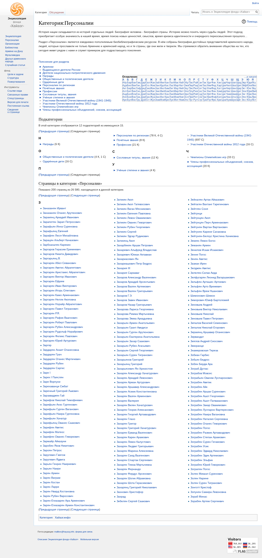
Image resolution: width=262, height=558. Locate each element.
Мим (176, 94)
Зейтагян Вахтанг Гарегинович (209, 204)
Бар (129, 82)
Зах (157, 88)
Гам (138, 82)
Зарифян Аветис (53, 427)
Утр (209, 99)
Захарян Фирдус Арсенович (134, 473)
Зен (157, 94)
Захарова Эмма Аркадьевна (134, 318)
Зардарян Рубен (53, 363)
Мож (176, 96)
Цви (224, 85)
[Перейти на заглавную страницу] (17, 15)
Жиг (152, 91)
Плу (191, 91)
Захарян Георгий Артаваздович (136, 414)
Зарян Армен (51, 473)
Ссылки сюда (14, 91)
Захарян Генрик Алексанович (135, 409)
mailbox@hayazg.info (64, 532)
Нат (181, 85)
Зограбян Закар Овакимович (208, 405)
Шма (233, 94)
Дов (143, 94)
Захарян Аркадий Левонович (135, 377)
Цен (224, 88)
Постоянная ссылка (18, 105)
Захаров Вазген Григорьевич (134, 291)
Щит (238, 91)
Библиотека (11, 47)
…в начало (250, 76)
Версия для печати (17, 102)
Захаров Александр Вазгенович (136, 277)
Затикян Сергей (126, 231)
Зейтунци (196, 213)
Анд (124, 94)
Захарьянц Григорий (129, 364)
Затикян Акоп (125, 199)
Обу (186, 82)
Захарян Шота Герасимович (134, 482)
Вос (134, 99)
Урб (209, 94)
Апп (124, 96)
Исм (162, 99)
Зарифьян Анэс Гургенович (60, 404)
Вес (134, 88)
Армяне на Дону (14, 51)
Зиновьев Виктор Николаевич (208, 309)
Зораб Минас (198, 496)
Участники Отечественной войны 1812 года (70, 103)
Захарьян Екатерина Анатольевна (138, 336)
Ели (147, 91)
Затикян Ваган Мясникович (134, 208)
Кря (167, 99)
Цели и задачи (15, 74)
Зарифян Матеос (53, 432)
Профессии (50, 91)
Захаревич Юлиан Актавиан (134, 254)
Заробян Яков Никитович (58, 445)
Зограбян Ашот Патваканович (209, 400)
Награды (48, 75)
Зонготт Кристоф (201, 487)
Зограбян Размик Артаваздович (210, 432)
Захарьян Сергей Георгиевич (135, 350)
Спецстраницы (15, 98)
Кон (167, 94)
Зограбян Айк (198, 386)
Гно (138, 91)
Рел (195, 88)
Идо (162, 85)
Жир (152, 94)
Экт (243, 88)
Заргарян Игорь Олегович (59, 290)
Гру (138, 99)
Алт (124, 91)
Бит (129, 91)
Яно (254, 94)
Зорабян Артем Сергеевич (207, 501)
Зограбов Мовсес (201, 373)
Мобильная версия (89, 539)
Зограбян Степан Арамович (207, 437)
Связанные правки (17, 94)
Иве (162, 82)
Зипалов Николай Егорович (207, 327)
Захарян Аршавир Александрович (138, 386)
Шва (233, 85)
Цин (224, 96)
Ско (200, 91)
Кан (167, 82)
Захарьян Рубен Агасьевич (133, 345)
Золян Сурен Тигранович (206, 482)
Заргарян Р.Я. (51, 313)
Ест (147, 99)
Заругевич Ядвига (54, 459)
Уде (209, 82)
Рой (195, 94)
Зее (157, 91)
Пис (191, 88)
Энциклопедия (13, 36)
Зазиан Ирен (198, 263)
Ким (167, 88)
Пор (191, 94)
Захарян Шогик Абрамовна (134, 478)
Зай (157, 82)
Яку (254, 88)
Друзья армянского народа (15, 60)
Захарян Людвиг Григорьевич (135, 446)
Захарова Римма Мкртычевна (135, 313)
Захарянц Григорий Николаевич (137, 487)
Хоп (219, 96)
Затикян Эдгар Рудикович (133, 236)
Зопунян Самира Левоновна (208, 491)
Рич (195, 91)
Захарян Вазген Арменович (134, 396)
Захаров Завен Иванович (132, 300)
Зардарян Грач (52, 354)
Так (204, 82)
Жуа (152, 96)
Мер (176, 91)
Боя (129, 96)
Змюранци (197, 345)
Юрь (249, 96)
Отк (186, 99)
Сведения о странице (13, 111)
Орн (186, 94)
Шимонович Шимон (202, 295)
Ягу (254, 82)
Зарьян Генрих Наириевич (59, 463)
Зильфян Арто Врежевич (206, 286)
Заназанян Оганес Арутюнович (62, 212)
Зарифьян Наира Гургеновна (61, 413)
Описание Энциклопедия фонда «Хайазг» (58, 539)
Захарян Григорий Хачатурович (136, 427)
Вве (134, 85)
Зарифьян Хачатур (55, 418)
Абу (124, 82)
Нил (181, 94)
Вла (134, 94)
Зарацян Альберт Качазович (60, 240)
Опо (186, 91)
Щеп (238, 85)
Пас (191, 82)
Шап (233, 82)
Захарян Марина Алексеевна (135, 450)
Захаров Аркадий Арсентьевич (136, 281)
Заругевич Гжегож (54, 454)
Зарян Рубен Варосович (58, 495)
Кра (167, 96)
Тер (204, 88)
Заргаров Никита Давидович (60, 253)
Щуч (238, 96)
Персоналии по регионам (59, 85)
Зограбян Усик (199, 446)
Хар (219, 85)
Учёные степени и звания (59, 97)
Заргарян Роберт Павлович (60, 322)
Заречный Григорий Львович (60, 390)
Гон (138, 94)
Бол (129, 94)
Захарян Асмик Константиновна (137, 391)
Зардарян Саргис (54, 368)
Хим (219, 91)
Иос (162, 96)
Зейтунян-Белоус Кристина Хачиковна (214, 236)
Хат (219, 88)
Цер (224, 91)
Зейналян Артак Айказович (207, 199)
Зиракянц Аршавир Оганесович (210, 332)
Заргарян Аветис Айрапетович (62, 267)
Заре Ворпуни (51, 381)
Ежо (147, 88)
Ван (134, 82)
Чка (228, 96)
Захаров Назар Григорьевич (134, 304)
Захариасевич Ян (127, 258)
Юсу (249, 99)
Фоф (214, 96)
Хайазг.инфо (63, 517)
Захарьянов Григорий (130, 359)
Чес (228, 91)
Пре (191, 96)
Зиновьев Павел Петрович (206, 318)
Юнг (249, 88)
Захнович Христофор (130, 491)
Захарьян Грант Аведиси (132, 327)
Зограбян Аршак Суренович (207, 391)
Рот (195, 96)
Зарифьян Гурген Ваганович (60, 409)
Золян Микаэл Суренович (206, 473)
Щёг (238, 99)
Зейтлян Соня (199, 208)
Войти (255, 3)
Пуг (191, 99)
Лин (171, 94)
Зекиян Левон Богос (203, 240)
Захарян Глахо (126, 418)
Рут (195, 99)
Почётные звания (53, 88)
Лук (171, 99)
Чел (228, 85)
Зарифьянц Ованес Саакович (61, 422)
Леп (171, 91)
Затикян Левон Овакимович (134, 217)
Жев (152, 85)
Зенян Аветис (199, 258)
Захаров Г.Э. (124, 295)
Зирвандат (197, 336)
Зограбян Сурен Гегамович (207, 441)
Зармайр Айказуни (54, 441)
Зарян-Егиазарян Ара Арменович (64, 500)
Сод (200, 94)
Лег (171, 88)
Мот (176, 99)
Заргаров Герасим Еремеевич (62, 249)
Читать (195, 12)
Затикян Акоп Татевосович (133, 204)
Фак (213, 82)
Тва (204, 85)
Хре (219, 99)
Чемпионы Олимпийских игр (60, 106)
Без (129, 85)
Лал (171, 82)
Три (204, 96)
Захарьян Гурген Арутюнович (135, 332)
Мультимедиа (12, 55)
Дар (143, 82)
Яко (254, 85)
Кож (167, 91)
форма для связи (83, 532)
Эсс (243, 99)
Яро (254, 96)
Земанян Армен (200, 245)
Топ (204, 94)
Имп (162, 91)
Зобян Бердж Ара (201, 364)
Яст (254, 99)
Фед (213, 85)
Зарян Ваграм (51, 477)
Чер (228, 88)
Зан (157, 85)
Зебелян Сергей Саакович (133, 501)
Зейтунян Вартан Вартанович (208, 227)
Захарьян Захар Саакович (133, 341)
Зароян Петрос (52, 450)
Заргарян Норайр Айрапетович (62, 304)
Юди (249, 82)
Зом (157, 99)
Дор (143, 96)
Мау (176, 88)
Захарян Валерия (128, 400)
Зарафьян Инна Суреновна (60, 226)
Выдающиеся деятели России (61, 69)
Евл (147, 82)
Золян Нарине (199, 478)
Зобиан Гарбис (199, 355)
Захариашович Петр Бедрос (134, 263)
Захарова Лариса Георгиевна (135, 309)
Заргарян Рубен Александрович (63, 326)
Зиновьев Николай (202, 313)
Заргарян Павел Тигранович (60, 308)
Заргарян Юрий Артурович (59, 340)
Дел (143, 85)
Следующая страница (85, 195)
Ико (162, 88)
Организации (12, 43)
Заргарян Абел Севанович (59, 262)
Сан (200, 82)
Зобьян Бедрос (199, 359)
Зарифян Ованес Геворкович (61, 436)
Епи (147, 94)
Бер (129, 88)
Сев (200, 85)
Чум (228, 99)
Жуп (152, 99)
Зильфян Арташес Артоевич (208, 281)
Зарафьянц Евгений (55, 231)
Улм (209, 88)
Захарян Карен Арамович (133, 437)
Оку (186, 88)
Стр (200, 99)
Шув (233, 99)
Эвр (243, 82)
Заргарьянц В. (52, 258)
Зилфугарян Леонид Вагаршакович (212, 277)
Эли (243, 91)
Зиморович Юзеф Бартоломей (209, 300)
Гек (138, 85)
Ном (181, 99)
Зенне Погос (198, 254)
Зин (157, 96)
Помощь (252, 21)
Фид (213, 88)
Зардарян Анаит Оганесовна (61, 349)
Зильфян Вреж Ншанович (206, 291)
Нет (181, 91)
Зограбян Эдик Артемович (206, 455)
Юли (249, 85)
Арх (124, 99)
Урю (209, 96)
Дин (143, 91)
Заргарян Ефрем (53, 281)
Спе (200, 96)
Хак (219, 82)
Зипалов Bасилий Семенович (208, 322)
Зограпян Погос (200, 469)
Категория (46, 517)
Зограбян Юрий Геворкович (207, 464)
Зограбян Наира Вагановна (207, 414)
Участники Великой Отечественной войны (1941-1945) (77, 100)
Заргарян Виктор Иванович (60, 276)
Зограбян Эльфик (201, 460)
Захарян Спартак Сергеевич (134, 460)
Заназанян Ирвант (54, 208)
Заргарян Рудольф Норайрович (63, 331)
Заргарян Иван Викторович (60, 285)
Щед (238, 82)
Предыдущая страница (54, 131)
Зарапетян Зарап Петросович (61, 221)
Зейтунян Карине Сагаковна (208, 231)
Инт (162, 94)
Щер (238, 88)
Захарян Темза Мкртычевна (134, 464)
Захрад (121, 496)
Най (181, 82)
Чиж (228, 94)
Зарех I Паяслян (53, 377)
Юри (249, 91)
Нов (181, 96)
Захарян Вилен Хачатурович (134, 405)
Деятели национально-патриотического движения (74, 72)
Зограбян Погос (200, 427)
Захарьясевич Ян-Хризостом (135, 368)
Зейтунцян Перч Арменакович (209, 222)
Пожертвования (16, 81)
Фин (213, 91)
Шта (233, 96)
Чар (228, 82)
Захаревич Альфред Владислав (137, 249)
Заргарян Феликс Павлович (60, 336)
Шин (233, 91)
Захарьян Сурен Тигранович (134, 355)
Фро (213, 99)
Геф (138, 88)
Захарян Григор (126, 423)
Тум (204, 99)
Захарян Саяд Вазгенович (133, 455)
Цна (224, 99)
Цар (224, 82)
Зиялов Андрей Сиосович (206, 341)
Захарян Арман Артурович (133, 382)
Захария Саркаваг (128, 272)
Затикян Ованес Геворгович (134, 222)
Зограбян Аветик (200, 382)
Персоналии (12, 40)
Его (147, 85)
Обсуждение (56, 12)
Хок (219, 94)
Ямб (254, 91)
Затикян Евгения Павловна (134, 213)
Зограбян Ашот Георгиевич (207, 396)
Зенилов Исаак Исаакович (206, 249)
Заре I (46, 372)
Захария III (123, 268)
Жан (152, 82)
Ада (124, 85)
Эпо (243, 96)
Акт (124, 88)
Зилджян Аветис (200, 268)
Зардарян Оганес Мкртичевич (61, 359)
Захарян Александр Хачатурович (137, 373)
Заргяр (47, 345)
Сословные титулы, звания (59, 94)
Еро (147, 96)
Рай (195, 82)
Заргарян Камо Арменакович (61, 295)
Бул (129, 99)
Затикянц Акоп (126, 240)
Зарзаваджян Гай (53, 395)
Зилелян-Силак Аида (203, 272)
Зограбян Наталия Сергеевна (209, 418)
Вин (134, 91)
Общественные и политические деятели (68, 78)
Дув (143, 99)
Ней (181, 88)
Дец (143, 88)
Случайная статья (15, 65)
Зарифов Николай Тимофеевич (62, 400)
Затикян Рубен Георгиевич (133, 227)
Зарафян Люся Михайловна (60, 235)
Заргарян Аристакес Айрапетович (64, 272)
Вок (134, 96)
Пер (191, 85)
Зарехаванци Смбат (55, 386)
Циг (224, 94)
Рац (195, 85)
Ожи (186, 85)
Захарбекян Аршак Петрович (135, 245)
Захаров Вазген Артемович (134, 286)
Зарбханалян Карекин (57, 244)
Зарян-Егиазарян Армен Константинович (68, 505)
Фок (213, 94)
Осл (186, 96)
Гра (138, 96)
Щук (238, 94)
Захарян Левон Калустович (134, 441)
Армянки (48, 66)
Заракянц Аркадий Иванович (61, 217)
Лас (171, 85)
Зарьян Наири (52, 468)
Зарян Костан (51, 482)
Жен (152, 88)
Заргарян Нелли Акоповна (59, 299)
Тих (204, 91)
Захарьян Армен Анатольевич (135, 322)
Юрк (249, 94)
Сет (200, 88)
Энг (243, 94)
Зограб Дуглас (199, 368)
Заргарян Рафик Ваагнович (60, 317)
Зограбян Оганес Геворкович (208, 423)
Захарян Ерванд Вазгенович (134, 432)
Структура (13, 78)
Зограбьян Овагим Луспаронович (211, 377)
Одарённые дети (53, 82)
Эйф (244, 85)
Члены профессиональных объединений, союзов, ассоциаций (82, 109)
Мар (176, 85)
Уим (209, 85)
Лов (171, 96)
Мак (176, 82)
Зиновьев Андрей (201, 304)
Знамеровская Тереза (204, 350)
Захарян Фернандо (129, 469)
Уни (209, 91)
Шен (233, 88)
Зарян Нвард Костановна (58, 491)
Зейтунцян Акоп (200, 217)
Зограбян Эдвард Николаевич (209, 450)
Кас (167, 85)
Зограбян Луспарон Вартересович (211, 409)
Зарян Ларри (51, 486)
